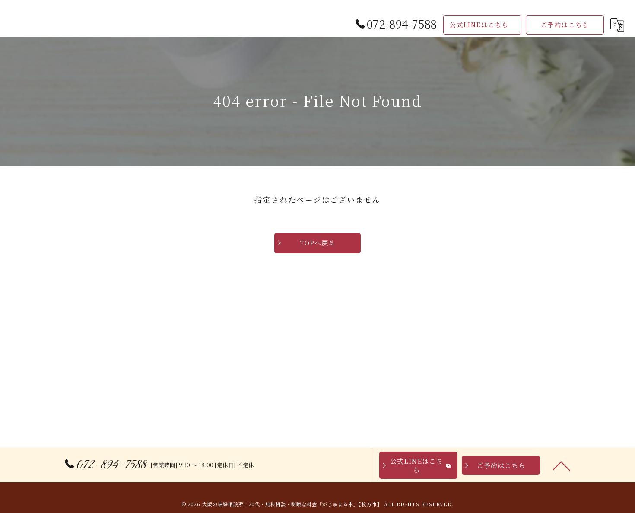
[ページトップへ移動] (561, 465)
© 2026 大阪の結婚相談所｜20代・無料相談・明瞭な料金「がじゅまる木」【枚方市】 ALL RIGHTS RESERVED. (318, 503)
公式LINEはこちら (479, 24)
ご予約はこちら (565, 24)
